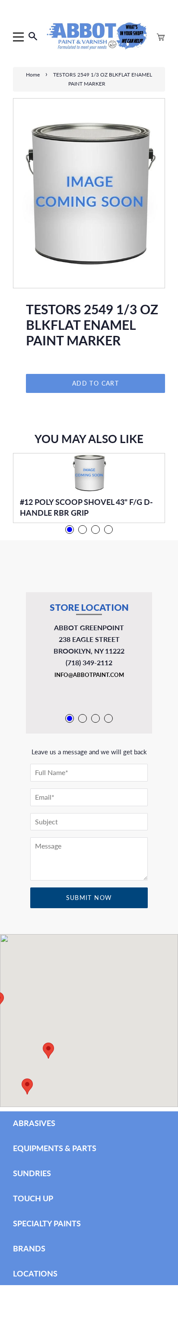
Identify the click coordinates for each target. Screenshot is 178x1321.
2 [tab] (82, 529)
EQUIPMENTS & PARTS (54, 1148)
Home (33, 74)
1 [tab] (69, 529)
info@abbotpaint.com (89, 674)
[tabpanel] (89, 488)
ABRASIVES (34, 1123)
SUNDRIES (32, 1173)
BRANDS (29, 1248)
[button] (27, 1086)
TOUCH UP (33, 1198)
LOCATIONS (35, 1273)
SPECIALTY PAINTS (47, 1223)
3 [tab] (95, 529)
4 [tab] (108, 529)
